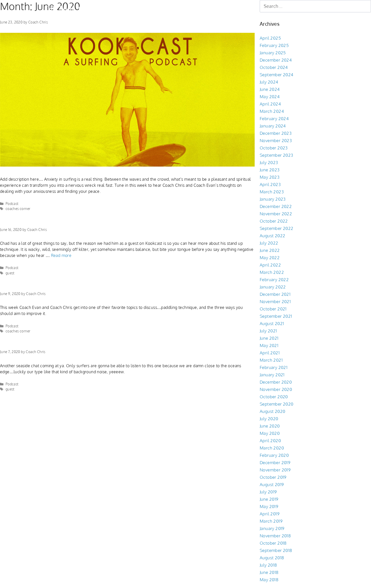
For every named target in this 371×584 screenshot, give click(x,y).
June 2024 (270, 89)
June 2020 (270, 426)
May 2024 (270, 96)
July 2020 (269, 418)
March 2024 (272, 111)
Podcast (12, 203)
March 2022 (272, 272)
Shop (165, 8)
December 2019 (275, 462)
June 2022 (270, 250)
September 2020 (277, 404)
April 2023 (270, 184)
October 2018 (273, 543)
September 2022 (277, 228)
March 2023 (272, 191)
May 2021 (269, 345)
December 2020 (276, 382)
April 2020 (270, 440)
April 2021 (270, 352)
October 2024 (274, 67)
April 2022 (270, 265)
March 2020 (272, 447)
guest (10, 273)
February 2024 (274, 118)
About (186, 8)
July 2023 (269, 162)
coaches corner (18, 208)
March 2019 (271, 521)
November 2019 (275, 469)
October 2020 (274, 396)
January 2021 (272, 374)
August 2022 (272, 235)
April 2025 (270, 38)
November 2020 (276, 389)
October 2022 (274, 221)
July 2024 (269, 82)
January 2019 (272, 528)
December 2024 (276, 60)
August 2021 (272, 323)
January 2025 (273, 52)
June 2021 (269, 338)
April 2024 (270, 104)
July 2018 (268, 565)
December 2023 (276, 133)
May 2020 (270, 433)
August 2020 (272, 411)
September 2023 (276, 155)
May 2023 (269, 177)
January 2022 (273, 286)
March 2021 (271, 360)
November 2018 (275, 535)
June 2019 (269, 499)
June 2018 (269, 572)
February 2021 (273, 367)
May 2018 (269, 579)
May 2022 (270, 257)
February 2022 (274, 279)
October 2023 (274, 147)
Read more (61, 255)
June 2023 (270, 169)
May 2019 (269, 506)
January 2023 (273, 199)
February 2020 (274, 455)
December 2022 (276, 206)
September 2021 (276, 316)
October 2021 (273, 308)
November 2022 (276, 213)
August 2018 (272, 557)
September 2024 (277, 74)
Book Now (140, 8)
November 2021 (275, 301)
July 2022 (269, 243)
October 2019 (273, 477)
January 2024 (273, 125)
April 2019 (269, 513)
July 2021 (268, 330)
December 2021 (275, 294)
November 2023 (276, 140)
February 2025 (274, 45)
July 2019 (268, 491)
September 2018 (276, 550)
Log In (207, 8)
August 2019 (272, 484)
